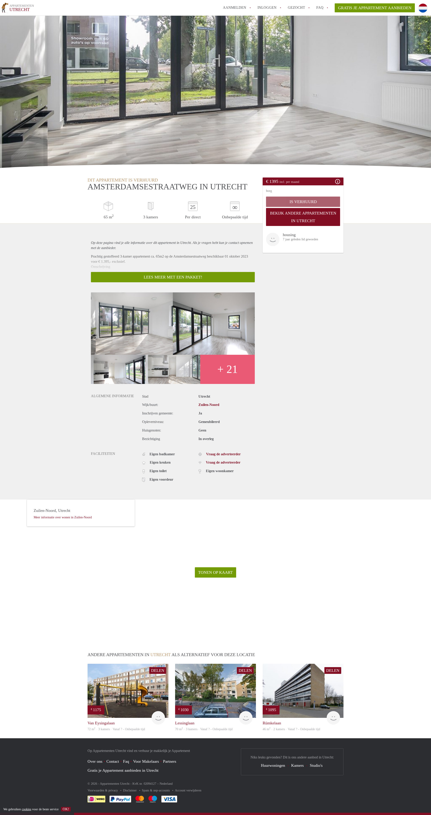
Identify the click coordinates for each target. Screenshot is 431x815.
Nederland (166, 783)
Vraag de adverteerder (223, 454)
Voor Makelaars (146, 761)
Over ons (95, 761)
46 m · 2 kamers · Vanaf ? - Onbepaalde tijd (291, 729)
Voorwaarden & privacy (103, 790)
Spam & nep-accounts (156, 790)
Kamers (297, 765)
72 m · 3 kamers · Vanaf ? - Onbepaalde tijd (116, 729)
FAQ (319, 7)
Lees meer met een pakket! (173, 277)
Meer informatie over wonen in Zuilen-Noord (63, 517)
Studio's (316, 765)
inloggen (267, 7)
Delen (157, 670)
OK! (66, 809)
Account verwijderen (188, 790)
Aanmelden (234, 7)
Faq (126, 761)
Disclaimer (130, 790)
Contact (112, 761)
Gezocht (296, 7)
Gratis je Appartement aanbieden (374, 8)
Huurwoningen (273, 765)
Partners (169, 761)
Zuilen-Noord (208, 405)
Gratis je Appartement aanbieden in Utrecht (123, 770)
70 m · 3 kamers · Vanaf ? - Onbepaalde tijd (204, 729)
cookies (26, 809)
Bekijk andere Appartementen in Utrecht (303, 217)
